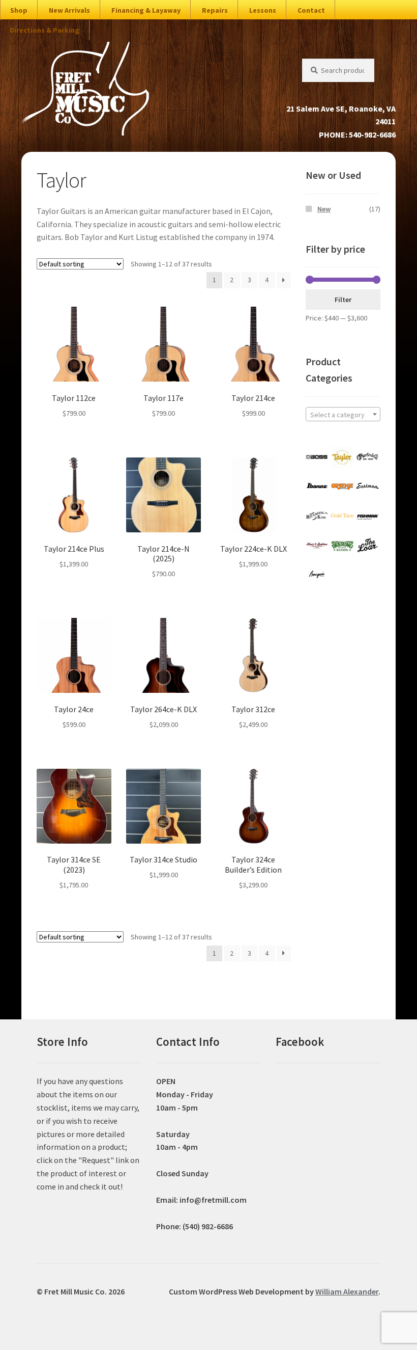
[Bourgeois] (317, 575)
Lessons (262, 10)
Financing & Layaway (146, 10)
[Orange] (342, 486)
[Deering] (342, 545)
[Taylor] (342, 457)
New (324, 208)
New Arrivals (69, 10)
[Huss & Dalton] (317, 545)
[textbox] (343, 415)
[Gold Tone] (342, 516)
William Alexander (346, 1291)
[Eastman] (367, 486)
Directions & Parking (44, 30)
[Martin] (367, 457)
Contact (311, 10)
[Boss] (317, 457)
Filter (343, 299)
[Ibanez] (317, 486)
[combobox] (343, 414)
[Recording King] (317, 516)
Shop (18, 10)
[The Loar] (367, 545)
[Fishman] (367, 516)
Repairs (215, 10)
